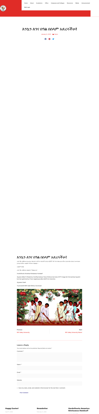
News (56, 34)
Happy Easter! (12, 408)
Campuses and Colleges (57, 3)
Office (46, 3)
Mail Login (27, 7)
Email (19, 372)
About (32, 3)
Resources (70, 3)
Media (77, 3)
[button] (45, 39)
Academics (39, 3)
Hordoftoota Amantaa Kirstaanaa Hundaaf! (79, 409)
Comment (20, 351)
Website (19, 380)
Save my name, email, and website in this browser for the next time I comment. (42, 388)
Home (26, 3)
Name (19, 364)
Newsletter (42, 408)
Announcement (86, 3)
